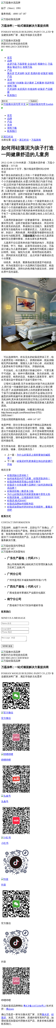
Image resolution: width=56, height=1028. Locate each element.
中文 (23, 104)
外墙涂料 (32, 89)
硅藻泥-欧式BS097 (16, 500)
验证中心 (17, 67)
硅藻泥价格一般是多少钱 (20, 491)
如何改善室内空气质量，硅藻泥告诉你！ (28, 478)
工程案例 (39, 82)
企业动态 (32, 64)
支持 (9, 79)
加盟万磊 (27, 67)
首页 (9, 57)
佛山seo (10, 1009)
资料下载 (12, 86)
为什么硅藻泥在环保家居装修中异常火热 (28, 494)
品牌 (9, 60)
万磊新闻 (36, 140)
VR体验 (20, 82)
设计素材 (29, 82)
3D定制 (11, 82)
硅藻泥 (44, 73)
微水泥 (10, 73)
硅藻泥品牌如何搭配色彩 (20, 503)
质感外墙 (35, 73)
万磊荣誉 (22, 64)
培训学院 (49, 82)
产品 (9, 70)
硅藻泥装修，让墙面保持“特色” (23, 497)
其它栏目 (24, 140)
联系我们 (12, 95)
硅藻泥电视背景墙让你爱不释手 (24, 481)
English (49, 104)
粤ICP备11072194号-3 (34, 1005)
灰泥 (27, 73)
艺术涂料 (19, 73)
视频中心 (42, 64)
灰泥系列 (22, 89)
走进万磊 (12, 64)
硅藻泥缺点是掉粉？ (18, 475)
